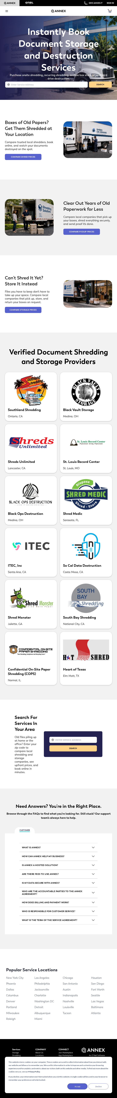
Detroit (38, 1007)
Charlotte (40, 995)
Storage (15, 1052)
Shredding (16, 1055)
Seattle (95, 995)
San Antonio (70, 983)
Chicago (68, 978)
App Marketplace (65, 1055)
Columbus (12, 995)
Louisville (68, 1007)
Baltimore (97, 1007)
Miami (38, 1019)
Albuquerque (42, 1013)
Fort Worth (97, 989)
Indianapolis (70, 995)
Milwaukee (12, 1013)
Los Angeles (41, 978)
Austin (67, 989)
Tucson (67, 1013)
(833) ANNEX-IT (96, 3)
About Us (39, 1052)
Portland (11, 1007)
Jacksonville (41, 989)
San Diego (97, 983)
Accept (77, 1086)
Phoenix (11, 983)
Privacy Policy (34, 1072)
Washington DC (44, 1001)
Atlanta (96, 1013)
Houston (96, 978)
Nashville (68, 1001)
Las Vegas (97, 1001)
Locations (39, 1055)
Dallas (10, 989)
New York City (14, 978)
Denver (10, 1001)
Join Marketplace (65, 1052)
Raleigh (11, 1019)
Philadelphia (42, 983)
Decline (98, 1086)
